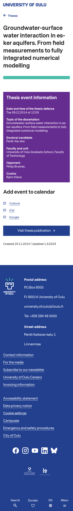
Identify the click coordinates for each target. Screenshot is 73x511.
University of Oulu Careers (22, 377)
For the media (13, 362)
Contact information (18, 355)
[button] (64, 503)
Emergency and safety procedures (28, 428)
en (54, 504)
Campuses (11, 420)
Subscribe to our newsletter (23, 370)
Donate (33, 501)
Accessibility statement (20, 398)
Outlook (14, 203)
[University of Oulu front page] (33, 3)
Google (14, 217)
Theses (13, 16)
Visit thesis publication (35, 230)
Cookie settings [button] (14, 413)
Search (15, 500)
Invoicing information (19, 384)
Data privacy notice (17, 406)
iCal (11, 210)
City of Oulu (12, 435)
